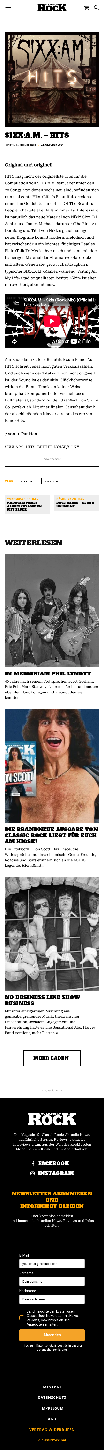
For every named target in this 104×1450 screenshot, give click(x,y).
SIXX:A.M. (52, 481)
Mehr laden (51, 1058)
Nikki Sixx (28, 481)
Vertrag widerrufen (52, 1429)
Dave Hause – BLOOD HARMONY (75, 505)
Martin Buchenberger (21, 145)
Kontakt (52, 1386)
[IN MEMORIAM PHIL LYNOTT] (52, 610)
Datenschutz (52, 1397)
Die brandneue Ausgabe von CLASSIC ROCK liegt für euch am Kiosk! (51, 835)
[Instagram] (32, 1173)
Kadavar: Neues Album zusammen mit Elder (24, 506)
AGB (52, 1418)
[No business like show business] (52, 934)
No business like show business (42, 1000)
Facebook (53, 1163)
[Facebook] (33, 1164)
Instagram (56, 1173)
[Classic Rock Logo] (52, 7)
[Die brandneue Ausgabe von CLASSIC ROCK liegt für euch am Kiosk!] (52, 766)
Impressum (52, 1408)
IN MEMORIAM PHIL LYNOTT (48, 673)
